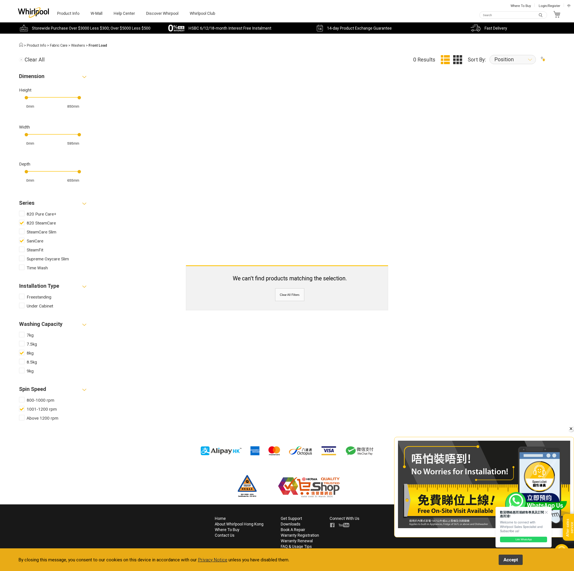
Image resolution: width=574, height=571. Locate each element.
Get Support (291, 518)
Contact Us (225, 535)
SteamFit (35, 250)
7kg (30, 335)
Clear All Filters (290, 294)
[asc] (542, 60)
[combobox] (513, 15)
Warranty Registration (300, 535)
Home (220, 518)
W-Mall (96, 13)
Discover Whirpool (162, 13)
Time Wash (37, 267)
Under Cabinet (40, 306)
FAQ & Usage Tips (296, 546)
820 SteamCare (41, 223)
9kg (30, 371)
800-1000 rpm (40, 400)
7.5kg (32, 344)
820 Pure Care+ (41, 214)
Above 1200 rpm (42, 418)
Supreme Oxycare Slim (48, 259)
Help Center (124, 13)
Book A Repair (293, 529)
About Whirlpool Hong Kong (239, 524)
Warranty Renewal (297, 540)
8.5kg (32, 362)
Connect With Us (344, 518)
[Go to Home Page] (21, 45)
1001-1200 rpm (42, 409)
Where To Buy (521, 6)
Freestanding (39, 297)
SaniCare (35, 241)
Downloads (290, 524)
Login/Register (549, 6)
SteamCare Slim (41, 232)
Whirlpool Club (202, 13)
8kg (30, 353)
